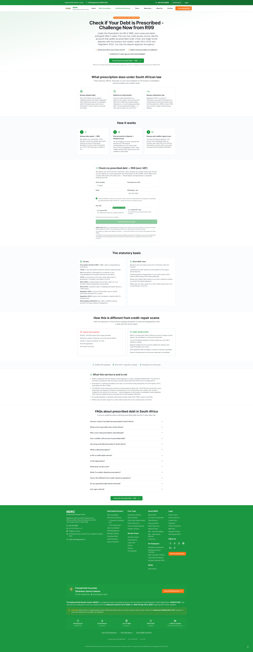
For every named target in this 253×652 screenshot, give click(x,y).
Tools (137, 8)
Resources (147, 8)
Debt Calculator (133, 517)
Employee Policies (174, 531)
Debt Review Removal (123, 8)
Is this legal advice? (97, 461)
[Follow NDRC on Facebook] (170, 543)
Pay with (98, 205)
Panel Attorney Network (156, 557)
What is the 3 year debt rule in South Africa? (106, 427)
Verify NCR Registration (76, 539)
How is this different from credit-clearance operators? (110, 478)
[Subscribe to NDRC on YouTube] (174, 543)
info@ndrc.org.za (74, 531)
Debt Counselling (104, 8)
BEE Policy (172, 529)
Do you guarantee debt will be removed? (105, 484)
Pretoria (130, 548)
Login (186, 2)
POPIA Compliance (175, 526)
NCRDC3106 (103, 2)
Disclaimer (172, 523)
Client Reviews (153, 520)
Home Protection (112, 539)
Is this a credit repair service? (101, 455)
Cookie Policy (173, 520)
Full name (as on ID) (133, 182)
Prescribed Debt (112, 536)
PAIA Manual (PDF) (175, 534)
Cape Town (131, 542)
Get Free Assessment (177, 554)
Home (94, 8)
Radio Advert (152, 569)
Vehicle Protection (113, 542)
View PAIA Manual (126, 632)
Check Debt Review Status (136, 520)
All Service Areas (133, 537)
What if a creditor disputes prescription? (105, 472)
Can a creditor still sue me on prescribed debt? (107, 438)
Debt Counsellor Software (156, 555)
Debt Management (113, 531)
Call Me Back (176, 2)
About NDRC (152, 515)
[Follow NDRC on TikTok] (174, 548)
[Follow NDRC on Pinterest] (183, 543)
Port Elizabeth (132, 551)
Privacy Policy (173, 515)
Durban (130, 545)
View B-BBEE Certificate (144, 632)
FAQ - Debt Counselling (155, 531)
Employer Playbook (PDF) (156, 560)
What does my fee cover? (99, 467)
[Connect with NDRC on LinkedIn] (170, 548)
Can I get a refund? (97, 489)
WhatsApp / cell (132, 190)
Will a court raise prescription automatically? (107, 433)
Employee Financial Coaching (154, 551)
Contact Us (151, 539)
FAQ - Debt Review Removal (154, 535)
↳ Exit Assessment (114, 525)
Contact (170, 8)
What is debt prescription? (100, 450)
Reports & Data (153, 529)
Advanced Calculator (134, 515)
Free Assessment (183, 8)
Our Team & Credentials (155, 517)
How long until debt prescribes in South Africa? (108, 444)
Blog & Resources (153, 526)
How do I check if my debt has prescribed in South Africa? (112, 421)
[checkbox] (96, 198)
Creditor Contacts (133, 529)
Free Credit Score (133, 523)
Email (97, 190)
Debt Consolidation (113, 528)
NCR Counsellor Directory (136, 526)
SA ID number (100, 182)
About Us (159, 8)
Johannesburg (132, 540)
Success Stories (153, 523)
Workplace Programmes (156, 547)
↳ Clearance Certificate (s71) (116, 521)
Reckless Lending (113, 533)
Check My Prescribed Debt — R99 (125, 61)
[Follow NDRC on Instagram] (179, 543)
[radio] (111, 211)
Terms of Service (174, 517)
